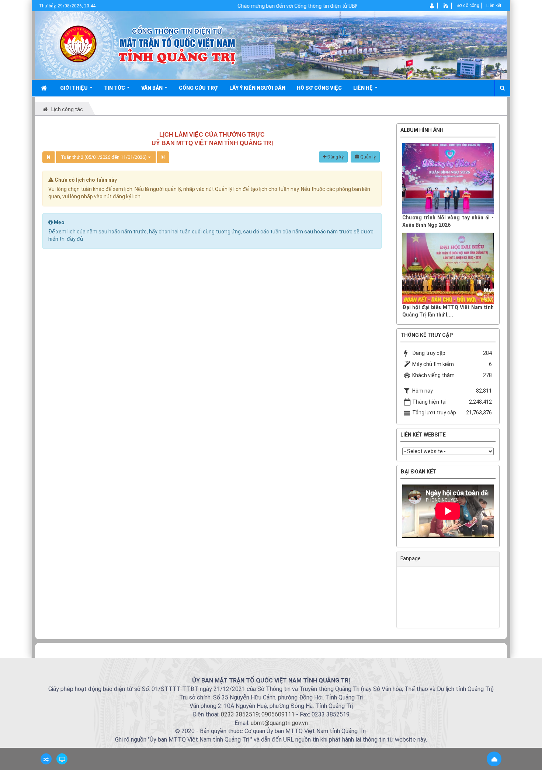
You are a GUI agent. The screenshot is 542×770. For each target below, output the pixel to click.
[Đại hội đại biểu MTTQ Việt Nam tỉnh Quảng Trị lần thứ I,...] (448, 268)
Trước (378, 377)
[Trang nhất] (44, 88)
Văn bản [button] (152, 88)
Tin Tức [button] (115, 88)
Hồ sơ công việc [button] (319, 88)
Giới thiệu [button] (74, 88)
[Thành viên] (432, 5)
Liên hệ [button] (363, 88)
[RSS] (445, 5)
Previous (391, 513)
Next (504, 513)
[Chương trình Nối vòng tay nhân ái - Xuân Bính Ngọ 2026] (448, 178)
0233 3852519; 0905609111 (258, 714)
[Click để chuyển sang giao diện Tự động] (46, 758)
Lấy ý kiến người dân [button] (257, 88)
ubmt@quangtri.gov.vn (279, 722)
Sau (518, 377)
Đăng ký (335, 157)
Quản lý (367, 157)
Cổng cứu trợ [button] (198, 88)
